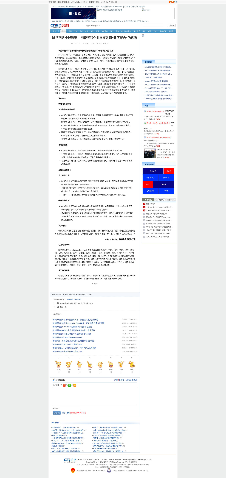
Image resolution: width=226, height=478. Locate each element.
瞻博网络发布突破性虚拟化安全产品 (67, 351)
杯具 (90, 369)
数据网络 (78, 300)
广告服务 (111, 459)
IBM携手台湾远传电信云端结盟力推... (159, 227)
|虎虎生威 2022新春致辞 (85, 7)
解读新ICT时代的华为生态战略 (157, 214)
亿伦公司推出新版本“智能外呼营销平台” (107, 435)
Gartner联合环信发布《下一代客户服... (158, 88)
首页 (50, 2)
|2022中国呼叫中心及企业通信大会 (64, 7)
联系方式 (96, 459)
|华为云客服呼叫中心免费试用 (62, 21)
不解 (69, 369)
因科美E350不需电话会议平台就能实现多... (108, 433)
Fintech (163, 184)
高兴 (110, 369)
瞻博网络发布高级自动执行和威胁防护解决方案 (72, 334)
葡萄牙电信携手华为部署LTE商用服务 (106, 438)
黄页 (63, 2)
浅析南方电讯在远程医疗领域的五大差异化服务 (76, 303)
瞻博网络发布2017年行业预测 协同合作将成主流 (72, 327)
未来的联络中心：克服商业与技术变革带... (108, 446)
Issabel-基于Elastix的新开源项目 (156, 81)
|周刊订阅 (134, 7)
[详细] (158, 119)
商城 (59, 2)
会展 (72, 2)
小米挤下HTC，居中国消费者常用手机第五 (67, 433)
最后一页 (63, 307)
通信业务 (114, 2)
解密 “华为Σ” (150, 204)
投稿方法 (148, 459)
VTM (166, 191)
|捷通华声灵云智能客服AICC (113, 21)
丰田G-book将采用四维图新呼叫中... (158, 220)
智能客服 (166, 178)
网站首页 (81, 459)
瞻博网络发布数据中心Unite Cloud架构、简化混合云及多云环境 (78, 323)
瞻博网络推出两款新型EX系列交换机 (68, 344)
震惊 (58, 369)
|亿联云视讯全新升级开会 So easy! (136, 21)
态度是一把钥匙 (57, 446)
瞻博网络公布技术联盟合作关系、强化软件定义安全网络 (75, 320)
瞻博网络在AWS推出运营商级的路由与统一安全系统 (74, 330)
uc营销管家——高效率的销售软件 (64, 428)
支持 (121, 369)
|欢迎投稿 (142, 7)
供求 (85, 2)
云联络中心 (150, 178)
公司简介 (88, 459)
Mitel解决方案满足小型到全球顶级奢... (158, 67)
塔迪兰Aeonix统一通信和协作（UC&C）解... (109, 451)
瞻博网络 (70, 300)
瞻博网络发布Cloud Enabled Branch (67, 337)
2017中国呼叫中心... (151, 141)
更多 (90, 294)
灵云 (147, 184)
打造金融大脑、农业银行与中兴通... (158, 224)
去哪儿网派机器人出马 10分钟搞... (158, 237)
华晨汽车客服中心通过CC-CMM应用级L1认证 (109, 430)
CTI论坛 (99, 43)
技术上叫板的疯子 (58, 435)
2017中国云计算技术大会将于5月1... (159, 210)
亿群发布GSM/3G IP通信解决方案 (105, 448)
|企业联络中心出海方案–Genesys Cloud (88, 21)
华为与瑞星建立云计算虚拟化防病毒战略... (67, 451)
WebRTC (150, 191)
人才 (80, 2)
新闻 (54, 2)
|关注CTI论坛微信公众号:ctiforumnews (108, 7)
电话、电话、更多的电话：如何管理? (65, 448)
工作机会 (103, 459)
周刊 (93, 2)
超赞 (131, 369)
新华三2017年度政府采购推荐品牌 (158, 233)
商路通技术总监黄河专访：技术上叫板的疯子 (68, 430)
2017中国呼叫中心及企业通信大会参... (158, 70)
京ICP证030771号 (98, 471)
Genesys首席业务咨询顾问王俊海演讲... (159, 99)
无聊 (100, 369)
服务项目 (126, 459)
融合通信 (153, 171)
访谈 (76, 2)
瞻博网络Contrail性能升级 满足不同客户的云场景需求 (74, 348)
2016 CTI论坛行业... (164, 149)
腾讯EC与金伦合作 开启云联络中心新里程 (66, 443)
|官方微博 (126, 7)
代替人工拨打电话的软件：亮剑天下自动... (108, 428)
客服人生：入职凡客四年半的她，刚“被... (66, 441)
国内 (96, 26)
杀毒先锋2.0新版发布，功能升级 (104, 441)
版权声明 (141, 459)
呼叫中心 (99, 2)
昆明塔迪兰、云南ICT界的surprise (158, 217)
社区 (89, 2)
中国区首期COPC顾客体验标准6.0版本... (159, 95)
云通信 (168, 171)
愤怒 (79, 369)
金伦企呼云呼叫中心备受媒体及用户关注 (107, 443)
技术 (67, 2)
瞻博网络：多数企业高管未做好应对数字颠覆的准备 (74, 341)
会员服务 (118, 459)
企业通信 (107, 2)
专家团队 (133, 459)
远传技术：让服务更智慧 (153, 78)
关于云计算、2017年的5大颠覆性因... (159, 207)
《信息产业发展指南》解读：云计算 (158, 230)
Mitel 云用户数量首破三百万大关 (156, 92)
